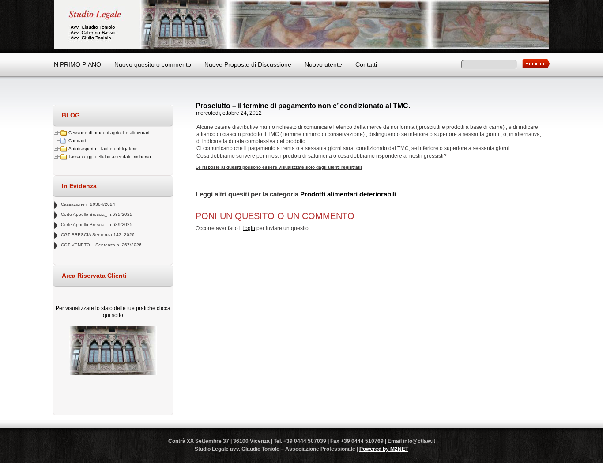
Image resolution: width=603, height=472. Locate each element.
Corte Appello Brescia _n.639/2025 (96, 224)
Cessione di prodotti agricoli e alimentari (108, 132)
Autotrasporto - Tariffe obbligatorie (103, 148)
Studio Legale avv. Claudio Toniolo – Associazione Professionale (301, 24)
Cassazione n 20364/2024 (88, 204)
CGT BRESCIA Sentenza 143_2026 (98, 234)
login (249, 228)
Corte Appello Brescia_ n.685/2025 (96, 214)
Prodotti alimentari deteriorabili (348, 194)
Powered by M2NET (383, 449)
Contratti (77, 140)
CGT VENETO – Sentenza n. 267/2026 (101, 244)
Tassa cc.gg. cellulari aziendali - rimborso (109, 156)
